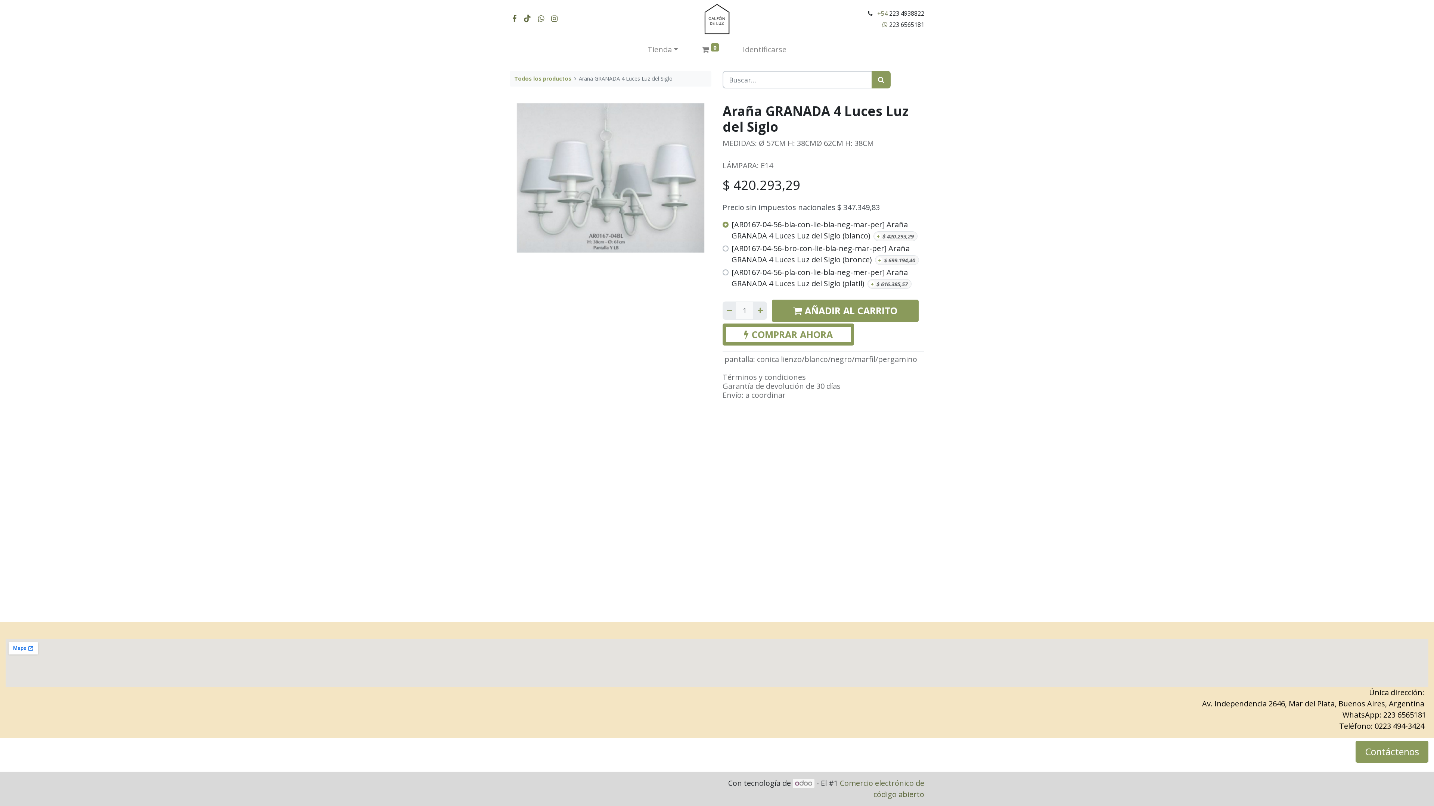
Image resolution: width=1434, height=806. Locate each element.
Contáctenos (1392, 751)
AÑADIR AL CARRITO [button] (851, 310)
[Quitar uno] (729, 311)
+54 (882, 13)
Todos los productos (542, 78)
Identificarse (764, 49)
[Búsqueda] (881, 79)
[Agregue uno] (760, 311)
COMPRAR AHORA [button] (792, 334)
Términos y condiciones (764, 377)
